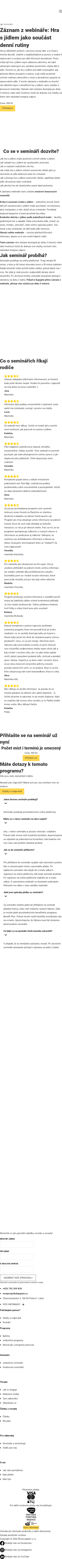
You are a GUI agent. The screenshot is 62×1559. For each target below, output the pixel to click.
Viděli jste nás (10, 1447)
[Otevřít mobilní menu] (60, 11)
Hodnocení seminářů (13, 1367)
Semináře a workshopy (14, 1443)
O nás (3, 1462)
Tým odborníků (10, 1398)
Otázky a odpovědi (12, 791)
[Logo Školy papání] (5, 11)
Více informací (31, 1527)
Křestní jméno (7, 1239)
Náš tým (7, 1479)
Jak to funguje (10, 1389)
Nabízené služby (11, 1394)
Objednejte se (9, 1403)
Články (6, 1416)
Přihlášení (7, 108)
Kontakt (7, 1322)
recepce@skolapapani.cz (15, 1293)
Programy (5, 1328)
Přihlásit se (31, 758)
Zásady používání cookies (13, 1535)
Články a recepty (8, 1408)
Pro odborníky (7, 1435)
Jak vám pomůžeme (13, 1470)
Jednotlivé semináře (13, 1363)
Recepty (7, 1421)
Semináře (5, 1355)
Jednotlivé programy (13, 1340)
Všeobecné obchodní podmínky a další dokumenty (25, 1531)
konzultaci (38, 839)
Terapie (4, 1382)
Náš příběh (8, 1474)
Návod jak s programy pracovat (18, 1345)
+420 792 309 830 (12, 1288)
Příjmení (4, 1251)
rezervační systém (52, 862)
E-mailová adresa (9, 1264)
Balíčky (6, 1336)
